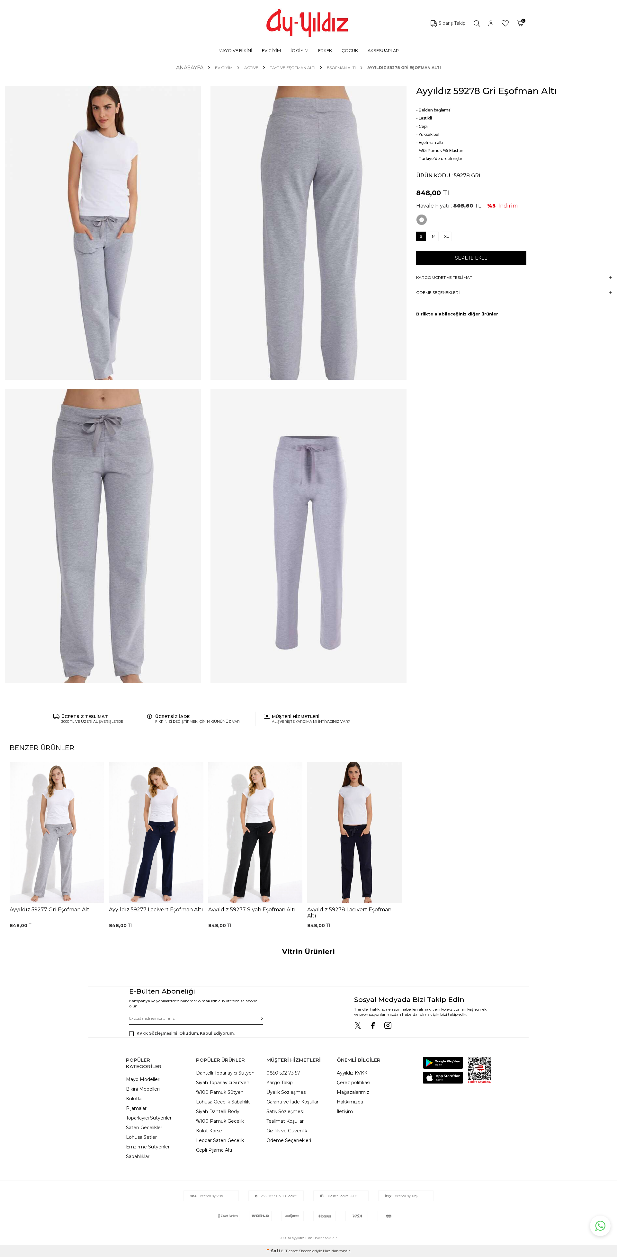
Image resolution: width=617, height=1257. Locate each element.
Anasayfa (189, 68)
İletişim (345, 1111)
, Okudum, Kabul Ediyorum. (186, 1033)
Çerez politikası (353, 1082)
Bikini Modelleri (143, 1089)
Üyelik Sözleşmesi (286, 1092)
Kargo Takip (279, 1082)
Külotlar (134, 1099)
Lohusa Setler (141, 1137)
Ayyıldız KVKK (352, 1073)
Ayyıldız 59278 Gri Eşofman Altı (404, 67)
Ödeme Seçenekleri (288, 1140)
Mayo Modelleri (143, 1079)
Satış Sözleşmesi (285, 1111)
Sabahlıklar (137, 1156)
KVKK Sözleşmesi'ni (157, 1033)
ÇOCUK (350, 50)
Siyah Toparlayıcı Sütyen (222, 1082)
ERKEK (325, 50)
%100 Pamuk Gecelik (220, 1121)
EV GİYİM (271, 50)
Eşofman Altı (341, 67)
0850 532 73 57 (283, 1073)
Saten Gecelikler (144, 1127)
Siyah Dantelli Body (217, 1111)
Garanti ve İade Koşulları (292, 1102)
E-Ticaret (289, 1250)
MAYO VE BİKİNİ (235, 50)
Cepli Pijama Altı (214, 1150)
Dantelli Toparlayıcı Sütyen (225, 1073)
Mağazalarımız (353, 1092)
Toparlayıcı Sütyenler (149, 1118)
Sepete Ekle (471, 258)
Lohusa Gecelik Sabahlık (223, 1102)
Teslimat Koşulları (285, 1121)
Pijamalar (136, 1108)
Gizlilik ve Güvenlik (286, 1131)
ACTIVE (251, 67)
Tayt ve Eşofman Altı (292, 67)
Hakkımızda (350, 1102)
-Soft (273, 1250)
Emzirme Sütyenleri (148, 1147)
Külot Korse (209, 1131)
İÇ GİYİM (299, 50)
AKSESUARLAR (383, 50)
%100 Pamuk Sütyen (220, 1092)
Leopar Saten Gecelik (220, 1140)
